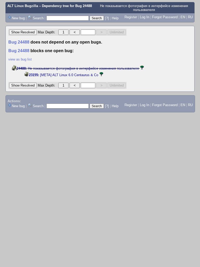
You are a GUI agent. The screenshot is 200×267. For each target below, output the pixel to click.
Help (115, 18)
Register (130, 17)
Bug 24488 (83, 6)
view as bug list (20, 59)
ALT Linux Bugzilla (22, 6)
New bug (18, 18)
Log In (144, 17)
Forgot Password (165, 17)
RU (190, 17)
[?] (107, 18)
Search (38, 18)
